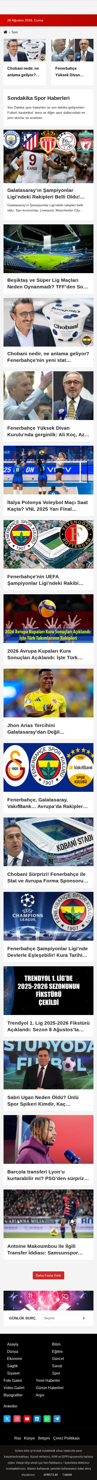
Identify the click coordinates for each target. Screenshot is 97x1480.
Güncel (58, 1359)
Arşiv (40, 1395)
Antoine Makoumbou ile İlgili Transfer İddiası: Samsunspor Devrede (42, 1249)
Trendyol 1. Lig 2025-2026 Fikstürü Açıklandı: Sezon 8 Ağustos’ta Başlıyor (48, 1026)
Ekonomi (14, 1359)
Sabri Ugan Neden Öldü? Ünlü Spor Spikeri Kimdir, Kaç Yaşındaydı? (43, 1101)
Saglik (12, 1366)
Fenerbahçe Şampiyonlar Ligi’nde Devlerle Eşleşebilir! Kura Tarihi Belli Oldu (47, 952)
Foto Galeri (13, 1381)
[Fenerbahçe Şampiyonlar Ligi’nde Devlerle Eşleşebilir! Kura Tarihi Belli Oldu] (48, 916)
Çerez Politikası (66, 1438)
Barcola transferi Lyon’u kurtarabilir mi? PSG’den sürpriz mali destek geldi (45, 1175)
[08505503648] (47, 1418)
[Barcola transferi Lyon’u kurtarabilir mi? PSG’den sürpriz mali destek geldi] (48, 1139)
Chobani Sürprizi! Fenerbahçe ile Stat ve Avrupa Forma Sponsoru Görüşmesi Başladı (46, 877)
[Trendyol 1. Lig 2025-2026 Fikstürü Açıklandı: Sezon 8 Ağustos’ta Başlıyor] (48, 990)
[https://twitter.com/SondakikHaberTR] (7, 1418)
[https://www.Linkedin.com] (36, 1418)
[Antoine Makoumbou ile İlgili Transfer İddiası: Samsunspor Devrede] (48, 1213)
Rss (17, 1438)
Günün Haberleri (50, 1388)
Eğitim (57, 1352)
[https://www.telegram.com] (57, 1418)
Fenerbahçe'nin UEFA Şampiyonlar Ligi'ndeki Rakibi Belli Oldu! (43, 580)
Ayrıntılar (51, 1474)
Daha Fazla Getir (48, 1275)
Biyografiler (13, 1395)
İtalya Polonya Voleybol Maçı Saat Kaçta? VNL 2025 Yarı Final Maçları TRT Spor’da (47, 506)
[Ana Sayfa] (5, 32)
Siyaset (13, 1373)
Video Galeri (14, 1388)
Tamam (67, 1474)
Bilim (56, 1344)
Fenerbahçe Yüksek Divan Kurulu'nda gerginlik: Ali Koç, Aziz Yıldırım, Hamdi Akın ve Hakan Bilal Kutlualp (48, 431)
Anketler (10, 1406)
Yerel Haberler (48, 1381)
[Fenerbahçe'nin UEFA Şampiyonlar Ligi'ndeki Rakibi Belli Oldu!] (48, 544)
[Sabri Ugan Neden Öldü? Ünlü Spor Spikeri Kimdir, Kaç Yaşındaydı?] (48, 1065)
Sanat (57, 1366)
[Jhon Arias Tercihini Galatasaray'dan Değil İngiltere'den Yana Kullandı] (48, 693)
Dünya (12, 1352)
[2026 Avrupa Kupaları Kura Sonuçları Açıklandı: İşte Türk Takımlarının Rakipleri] (48, 618)
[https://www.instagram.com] (16, 1418)
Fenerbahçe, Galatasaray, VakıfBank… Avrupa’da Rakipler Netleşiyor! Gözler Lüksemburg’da (48, 803)
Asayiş (12, 1344)
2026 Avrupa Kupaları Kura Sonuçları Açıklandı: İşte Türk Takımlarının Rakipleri (42, 654)
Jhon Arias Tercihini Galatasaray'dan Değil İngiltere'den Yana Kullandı (39, 729)
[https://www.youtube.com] (27, 1418)
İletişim (44, 1438)
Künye (29, 1438)
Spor (56, 1373)
